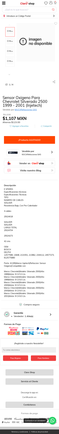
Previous (9, 23)
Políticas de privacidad (39, 432)
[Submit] (54, 9)
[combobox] (29, 10)
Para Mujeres (15, 358)
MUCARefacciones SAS (26, 109)
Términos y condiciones (19, 432)
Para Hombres (43, 358)
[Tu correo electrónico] (29, 351)
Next (9, 72)
